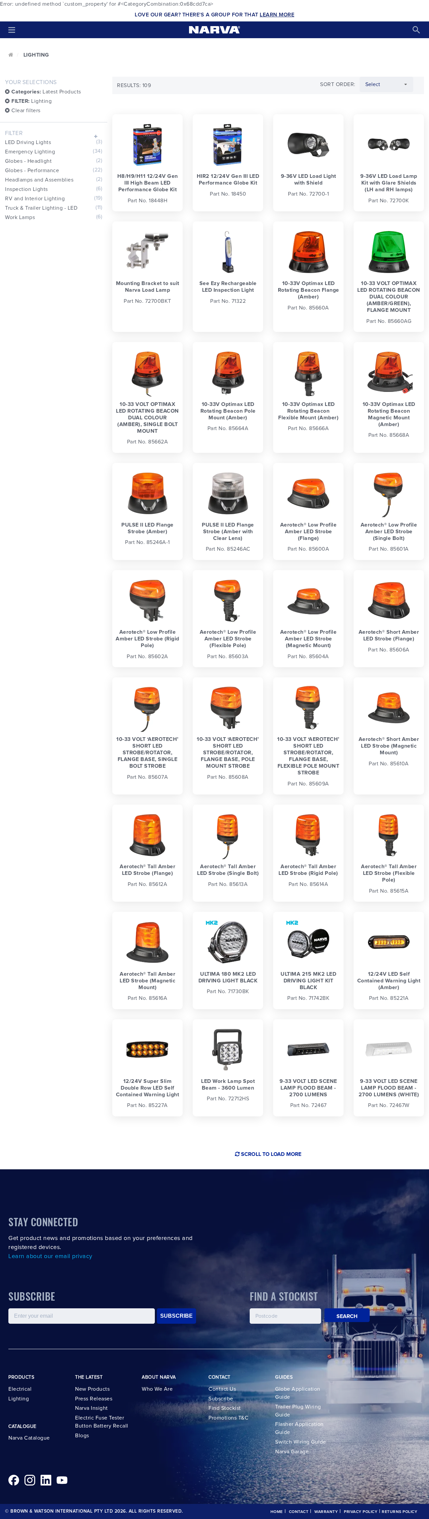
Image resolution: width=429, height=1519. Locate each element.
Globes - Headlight (53, 161)
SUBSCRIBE (176, 1316)
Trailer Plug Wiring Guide (298, 1411)
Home (276, 1512)
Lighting (31, 101)
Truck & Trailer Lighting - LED (53, 208)
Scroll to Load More (270, 1154)
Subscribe (220, 1398)
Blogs (82, 1435)
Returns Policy (399, 1512)
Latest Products (46, 91)
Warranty (326, 1512)
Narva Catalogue (29, 1438)
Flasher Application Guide (299, 1428)
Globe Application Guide (297, 1393)
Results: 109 (134, 85)
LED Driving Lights (53, 142)
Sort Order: (338, 84)
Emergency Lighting (53, 151)
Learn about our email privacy (50, 1256)
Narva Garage (292, 1451)
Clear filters (25, 110)
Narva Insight (91, 1408)
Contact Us (222, 1389)
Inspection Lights (53, 189)
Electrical (20, 1389)
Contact (299, 1512)
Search (347, 1316)
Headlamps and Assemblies (53, 180)
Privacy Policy (360, 1512)
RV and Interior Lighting (53, 198)
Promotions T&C (228, 1418)
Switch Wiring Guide (300, 1442)
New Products (92, 1389)
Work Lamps (53, 217)
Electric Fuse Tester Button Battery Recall (101, 1422)
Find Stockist (224, 1408)
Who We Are (157, 1389)
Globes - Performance (53, 170)
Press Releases (93, 1398)
